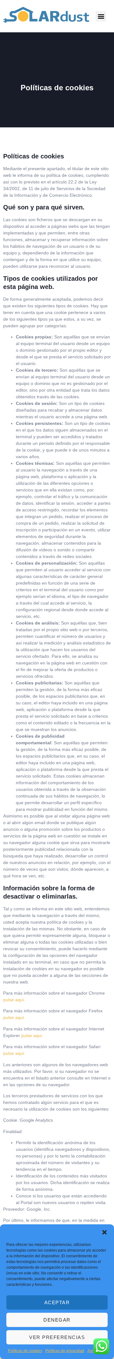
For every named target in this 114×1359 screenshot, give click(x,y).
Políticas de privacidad (64, 1351)
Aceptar (57, 1302)
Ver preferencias (57, 1337)
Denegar (57, 1320)
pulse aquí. (14, 999)
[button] (104, 1232)
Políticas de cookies (25, 1351)
